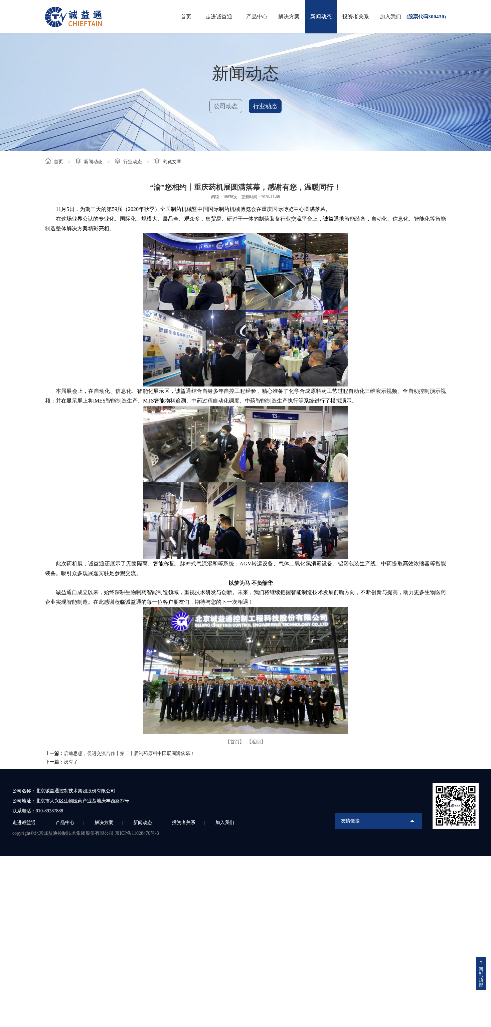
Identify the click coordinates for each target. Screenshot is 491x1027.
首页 (186, 16)
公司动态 (226, 106)
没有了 (71, 761)
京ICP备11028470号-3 (137, 833)
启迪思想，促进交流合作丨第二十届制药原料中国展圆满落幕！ (129, 753)
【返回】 (256, 741)
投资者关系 (355, 16)
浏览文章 (172, 161)
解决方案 (289, 16)
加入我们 (390, 16)
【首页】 (234, 741)
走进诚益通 (218, 16)
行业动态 (265, 106)
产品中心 (257, 16)
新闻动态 (321, 16)
